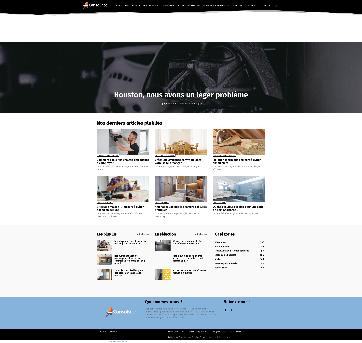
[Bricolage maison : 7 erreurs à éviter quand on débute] (123, 189)
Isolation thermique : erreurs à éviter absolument (237, 161)
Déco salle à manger (165, 155)
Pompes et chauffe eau (108, 155)
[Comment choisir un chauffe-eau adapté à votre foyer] (123, 142)
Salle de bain (219, 202)
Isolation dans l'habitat (224, 155)
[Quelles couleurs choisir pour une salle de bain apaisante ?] (239, 189)
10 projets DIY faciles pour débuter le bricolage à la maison (128, 273)
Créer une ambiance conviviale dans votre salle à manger (178, 161)
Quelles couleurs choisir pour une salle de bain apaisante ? (238, 208)
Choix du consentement (116, 341)
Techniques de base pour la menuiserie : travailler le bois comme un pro (188, 258)
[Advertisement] (181, 38)
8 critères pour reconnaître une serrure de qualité (189, 271)
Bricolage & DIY (105, 202)
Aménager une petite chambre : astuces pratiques (181, 208)
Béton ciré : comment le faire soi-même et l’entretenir (188, 242)
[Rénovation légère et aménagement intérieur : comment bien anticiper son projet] (104, 259)
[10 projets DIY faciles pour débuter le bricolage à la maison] (104, 274)
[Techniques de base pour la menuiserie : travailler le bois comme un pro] (163, 259)
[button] (275, 6)
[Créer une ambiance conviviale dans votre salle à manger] (181, 142)
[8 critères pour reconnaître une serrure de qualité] (163, 274)
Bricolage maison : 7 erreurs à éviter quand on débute (120, 208)
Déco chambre (162, 202)
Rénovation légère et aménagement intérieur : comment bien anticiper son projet (129, 259)
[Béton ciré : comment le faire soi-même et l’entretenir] (163, 245)
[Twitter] (269, 5)
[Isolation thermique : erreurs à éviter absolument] (239, 142)
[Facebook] (265, 5)
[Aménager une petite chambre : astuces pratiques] (181, 189)
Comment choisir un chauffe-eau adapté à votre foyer (123, 161)
